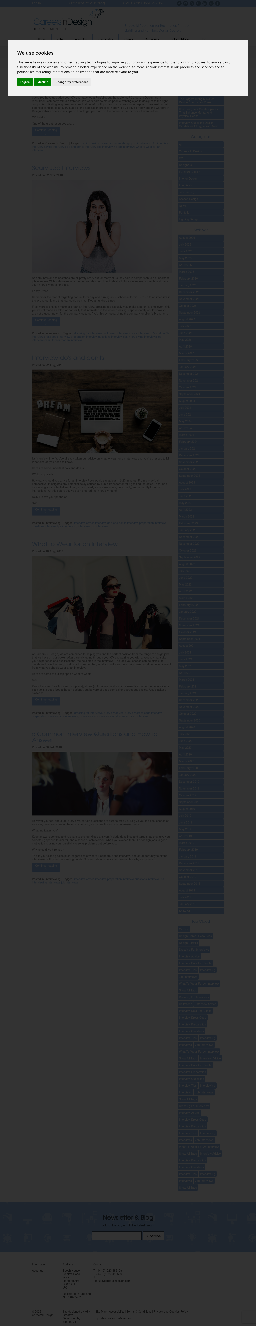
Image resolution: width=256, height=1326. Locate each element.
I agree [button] (25, 82)
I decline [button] (42, 82)
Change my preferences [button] (71, 82)
